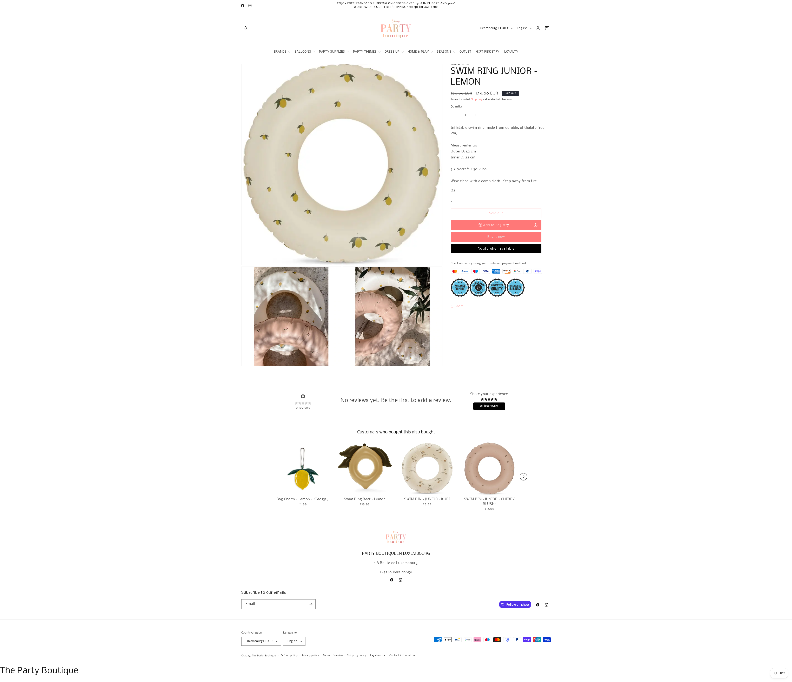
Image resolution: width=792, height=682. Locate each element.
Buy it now (496, 237)
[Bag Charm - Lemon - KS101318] (302, 469)
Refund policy (289, 655)
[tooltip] (535, 225)
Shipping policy (356, 655)
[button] (245, 28)
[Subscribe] (310, 604)
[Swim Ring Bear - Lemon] (365, 469)
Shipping (476, 99)
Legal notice (377, 655)
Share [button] (459, 306)
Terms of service (333, 655)
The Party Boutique (264, 655)
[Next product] (523, 477)
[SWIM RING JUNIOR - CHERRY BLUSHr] (489, 469)
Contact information (402, 655)
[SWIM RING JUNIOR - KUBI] (427, 469)
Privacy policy (310, 655)
